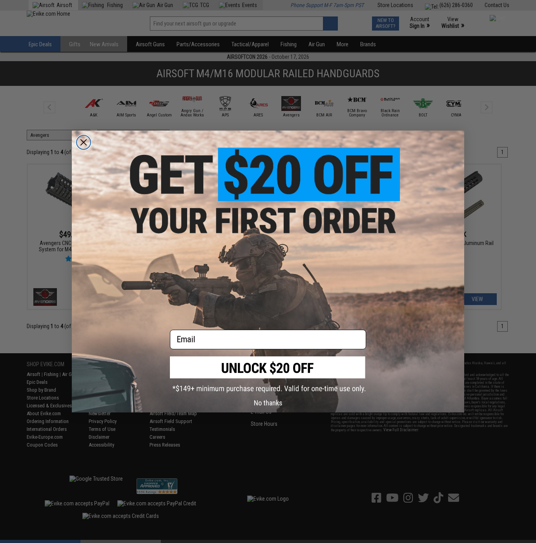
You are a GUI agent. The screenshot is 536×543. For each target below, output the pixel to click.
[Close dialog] (84, 142)
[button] (268, 374)
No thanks (268, 403)
